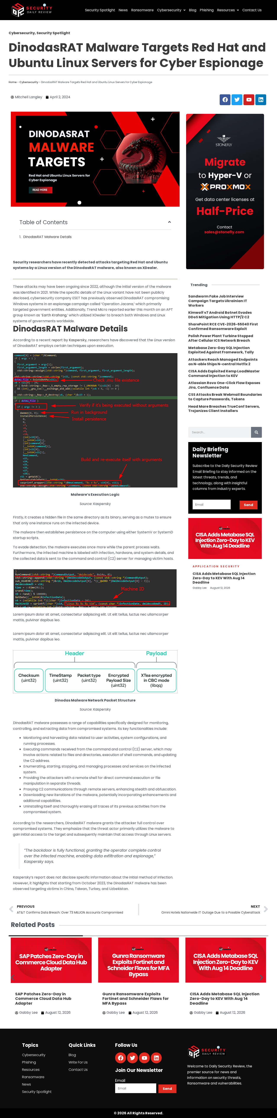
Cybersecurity (169, 10)
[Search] (256, 432)
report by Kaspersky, (69, 340)
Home (13, 82)
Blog (192, 10)
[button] (12, 977)
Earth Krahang (54, 315)
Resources (226, 10)
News (123, 10)
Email (120, 1080)
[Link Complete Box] (225, 301)
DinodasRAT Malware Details (47, 236)
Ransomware (142, 10)
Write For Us (78, 1062)
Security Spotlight (100, 10)
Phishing (207, 10)
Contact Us (252, 10)
